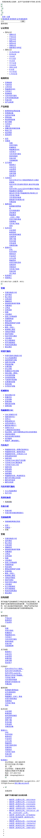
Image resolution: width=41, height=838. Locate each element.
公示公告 (12, 258)
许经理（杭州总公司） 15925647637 (22, 823)
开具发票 (12, 243)
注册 (8, 17)
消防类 (7, 126)
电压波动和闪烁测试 (12, 436)
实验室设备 (13, 245)
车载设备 (12, 202)
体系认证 (12, 43)
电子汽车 (8, 493)
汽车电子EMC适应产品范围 (15, 460)
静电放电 (8, 469)
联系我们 (8, 275)
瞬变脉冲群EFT (11, 425)
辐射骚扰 (8, 473)
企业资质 (12, 169)
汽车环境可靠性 (11, 95)
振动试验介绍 (10, 395)
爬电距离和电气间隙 (12, 323)
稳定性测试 (9, 334)
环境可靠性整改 (15, 219)
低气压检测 (9, 102)
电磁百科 (12, 260)
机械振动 (12, 147)
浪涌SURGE (9, 427)
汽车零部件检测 (15, 197)
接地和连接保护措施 (12, 303)
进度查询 (13, 19)
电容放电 (8, 321)
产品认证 (12, 37)
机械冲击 (8, 397)
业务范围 (12, 173)
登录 (3, 17)
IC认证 (11, 69)
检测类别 (8, 620)
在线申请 (12, 237)
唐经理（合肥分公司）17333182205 (22, 802)
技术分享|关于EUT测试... (14, 669)
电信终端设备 (10, 119)
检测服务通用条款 (12, 690)
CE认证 (12, 56)
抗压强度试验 (10, 375)
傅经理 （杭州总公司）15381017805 (22, 808)
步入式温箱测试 (11, 358)
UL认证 (12, 61)
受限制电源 (9, 318)
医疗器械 (8, 122)
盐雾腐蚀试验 (10, 382)
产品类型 (8, 622)
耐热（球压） (10, 327)
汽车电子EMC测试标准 (13, 462)
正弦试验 (8, 399)
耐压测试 (8, 347)
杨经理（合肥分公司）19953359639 (22, 800)
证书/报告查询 (22, 19)
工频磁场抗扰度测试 (12, 430)
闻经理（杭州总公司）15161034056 (22, 804)
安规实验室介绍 (11, 292)
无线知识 (12, 267)
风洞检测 (8, 93)
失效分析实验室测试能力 (14, 513)
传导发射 (8, 471)
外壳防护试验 (10, 386)
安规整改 (12, 221)
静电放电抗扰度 (11, 456)
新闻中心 (8, 247)
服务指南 (8, 204)
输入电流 (8, 297)
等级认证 (12, 45)
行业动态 (12, 256)
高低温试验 (9, 364)
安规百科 (12, 265)
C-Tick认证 (13, 74)
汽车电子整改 (14, 223)
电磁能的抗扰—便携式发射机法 (17, 449)
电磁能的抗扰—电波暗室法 (15, 476)
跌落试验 (8, 325)
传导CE (8, 419)
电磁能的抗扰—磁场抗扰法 (15, 452)
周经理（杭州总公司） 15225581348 (22, 821)
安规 (11, 143)
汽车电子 (8, 91)
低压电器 (8, 132)
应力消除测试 (10, 340)
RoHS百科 (13, 251)
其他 (11, 226)
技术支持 (8, 228)
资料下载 (12, 239)
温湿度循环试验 (11, 360)
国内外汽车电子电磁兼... (14, 675)
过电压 (7, 308)
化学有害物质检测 (12, 98)
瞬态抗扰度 (9, 482)
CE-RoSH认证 (14, 52)
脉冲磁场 (8, 438)
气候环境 (8, 85)
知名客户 (12, 176)
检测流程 (12, 232)
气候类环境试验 (11, 379)
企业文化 (12, 167)
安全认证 (12, 39)
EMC (11, 249)
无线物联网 (13, 160)
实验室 (7, 141)
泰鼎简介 (12, 165)
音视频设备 (9, 113)
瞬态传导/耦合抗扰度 (13, 478)
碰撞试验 (8, 406)
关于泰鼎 (8, 162)
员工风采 (12, 273)
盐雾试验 (8, 366)
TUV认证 (12, 63)
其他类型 (8, 135)
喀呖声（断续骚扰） (12, 441)
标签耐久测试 (10, 329)
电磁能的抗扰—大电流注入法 (16, 454)
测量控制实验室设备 (12, 128)
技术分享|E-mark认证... (13, 673)
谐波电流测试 (10, 434)
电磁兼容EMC (10, 89)
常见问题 (12, 241)
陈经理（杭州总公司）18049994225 (22, 825)
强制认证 (12, 34)
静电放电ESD (10, 421)
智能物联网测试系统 (12, 521)
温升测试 (8, 295)
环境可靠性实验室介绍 (13, 356)
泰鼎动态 (12, 254)
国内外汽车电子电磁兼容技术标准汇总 (23, 193)
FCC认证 (12, 58)
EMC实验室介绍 (11, 414)
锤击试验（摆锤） (12, 373)
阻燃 (6, 312)
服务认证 (12, 41)
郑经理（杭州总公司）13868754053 (22, 828)
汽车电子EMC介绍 (12, 465)
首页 (6, 139)
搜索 (23, 21)
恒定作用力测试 (11, 336)
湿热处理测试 (10, 332)
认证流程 (12, 230)
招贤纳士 (8, 278)
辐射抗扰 (8, 467)
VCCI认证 (13, 71)
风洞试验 (8, 384)
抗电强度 (8, 299)
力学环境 (8, 87)
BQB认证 (12, 54)
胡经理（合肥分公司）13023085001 (22, 806)
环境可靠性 (13, 145)
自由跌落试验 (10, 377)
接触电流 (8, 301)
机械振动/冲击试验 (12, 371)
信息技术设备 (10, 115)
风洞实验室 (13, 156)
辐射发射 (8, 458)
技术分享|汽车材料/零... (13, 671)
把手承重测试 (10, 342)
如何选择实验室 (15, 234)
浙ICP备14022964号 (22, 783)
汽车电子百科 (14, 269)
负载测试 (8, 305)
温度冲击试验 (10, 362)
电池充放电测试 (11, 345)
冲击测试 (8, 314)
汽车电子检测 (14, 195)
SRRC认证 (13, 67)
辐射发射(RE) (10, 417)
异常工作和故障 (11, 316)
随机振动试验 (10, 404)
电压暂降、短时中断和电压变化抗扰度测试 (21, 432)
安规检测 (8, 82)
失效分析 (8, 100)
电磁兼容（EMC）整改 (13, 696)
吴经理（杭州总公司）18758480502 (22, 815)
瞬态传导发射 (10, 480)
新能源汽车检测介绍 (16, 200)
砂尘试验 (8, 369)
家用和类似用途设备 (12, 111)
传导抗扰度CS (10, 423)
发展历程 (12, 171)
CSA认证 (12, 65)
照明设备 (8, 117)
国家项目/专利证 (15, 47)
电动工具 (8, 130)
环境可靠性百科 (15, 262)
